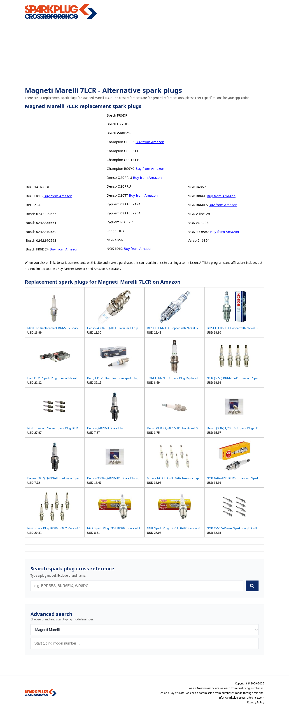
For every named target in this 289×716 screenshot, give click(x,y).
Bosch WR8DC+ (119, 133)
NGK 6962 (115, 248)
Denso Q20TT (117, 195)
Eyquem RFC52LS (120, 222)
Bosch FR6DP (117, 115)
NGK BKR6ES (198, 204)
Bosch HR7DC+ (118, 124)
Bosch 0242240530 (41, 231)
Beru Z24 (33, 204)
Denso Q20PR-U (119, 177)
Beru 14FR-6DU (38, 187)
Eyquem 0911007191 (124, 204)
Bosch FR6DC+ (37, 249)
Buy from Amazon (58, 196)
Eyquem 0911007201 (124, 213)
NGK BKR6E (197, 196)
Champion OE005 (121, 142)
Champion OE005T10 (123, 151)
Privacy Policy (255, 702)
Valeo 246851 (199, 240)
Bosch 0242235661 (41, 222)
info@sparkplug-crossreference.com (241, 697)
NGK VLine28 (198, 222)
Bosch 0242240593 (41, 240)
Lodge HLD (115, 230)
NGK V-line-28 (199, 213)
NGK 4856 (115, 239)
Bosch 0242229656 (41, 213)
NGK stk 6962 (198, 231)
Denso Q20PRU (119, 186)
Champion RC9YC (121, 168)
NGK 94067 (197, 187)
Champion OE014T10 (123, 159)
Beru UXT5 (34, 196)
